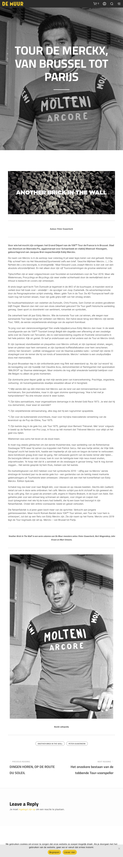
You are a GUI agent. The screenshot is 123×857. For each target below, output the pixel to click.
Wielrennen (71, 98)
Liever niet (69, 852)
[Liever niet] (119, 848)
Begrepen (54, 852)
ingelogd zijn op (27, 809)
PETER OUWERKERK (77, 743)
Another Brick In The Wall (50, 743)
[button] (96, 3)
